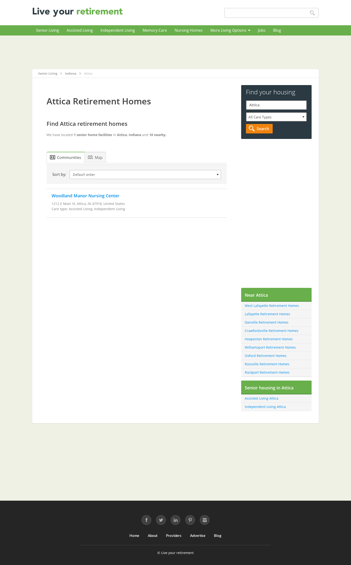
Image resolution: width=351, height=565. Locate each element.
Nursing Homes (189, 30)
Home (134, 536)
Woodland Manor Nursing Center (85, 196)
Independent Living (118, 30)
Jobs (262, 30)
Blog (277, 30)
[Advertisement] (175, 52)
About (152, 536)
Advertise (197, 536)
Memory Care (155, 30)
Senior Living (47, 30)
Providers (173, 536)
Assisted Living (80, 30)
